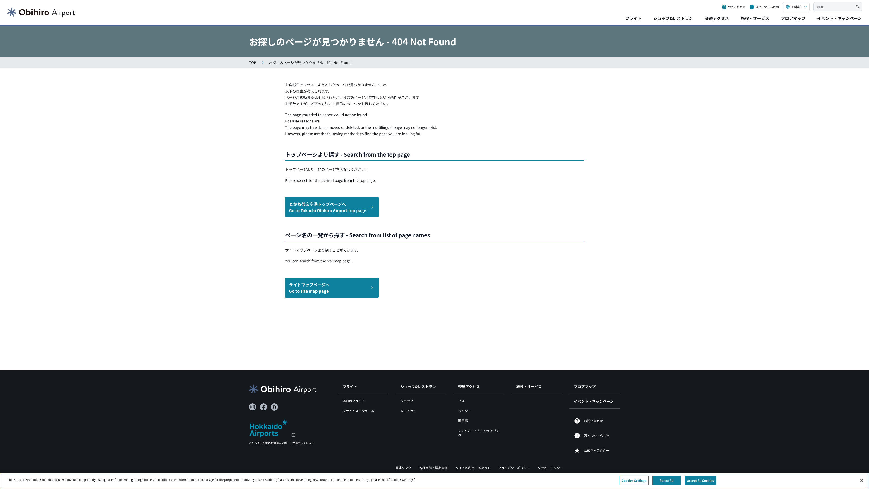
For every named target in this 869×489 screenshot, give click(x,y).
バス (461, 400)
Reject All (666, 480)
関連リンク (403, 467)
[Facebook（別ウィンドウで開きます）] (263, 407)
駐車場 (463, 420)
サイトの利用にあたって (473, 467)
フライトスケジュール (358, 410)
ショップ (407, 400)
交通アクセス (717, 18)
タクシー (464, 410)
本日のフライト (354, 400)
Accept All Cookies (700, 480)
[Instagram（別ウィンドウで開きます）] (252, 407)
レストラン (408, 410)
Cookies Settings (634, 480)
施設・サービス (755, 18)
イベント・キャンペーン (839, 18)
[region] (434, 481)
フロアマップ (793, 18)
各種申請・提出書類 (433, 467)
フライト (633, 18)
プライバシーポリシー (514, 467)
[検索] (858, 6)
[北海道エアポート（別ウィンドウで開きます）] (272, 428)
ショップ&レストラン (673, 18)
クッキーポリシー (550, 467)
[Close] (862, 480)
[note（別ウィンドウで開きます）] (274, 407)
